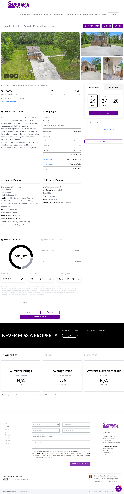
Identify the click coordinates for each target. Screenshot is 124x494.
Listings (7, 426)
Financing (7, 435)
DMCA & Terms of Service (106, 491)
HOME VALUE (88, 14)
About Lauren (101, 14)
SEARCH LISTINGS (23, 14)
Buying (7, 429)
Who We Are (8, 440)
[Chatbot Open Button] (118, 488)
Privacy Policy (93, 491)
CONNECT (113, 14)
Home (6, 423)
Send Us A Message (80, 463)
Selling (6, 432)
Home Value (8, 438)
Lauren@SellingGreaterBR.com (112, 442)
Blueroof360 (13, 491)
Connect (7, 443)
